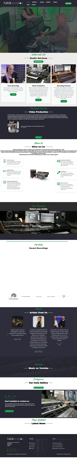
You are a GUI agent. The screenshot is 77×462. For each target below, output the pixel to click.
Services (34, 2)
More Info (6, 37)
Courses (42, 2)
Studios (48, 2)
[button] (1, 222)
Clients (55, 2)
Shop (28, 4)
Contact (34, 4)
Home (28, 2)
